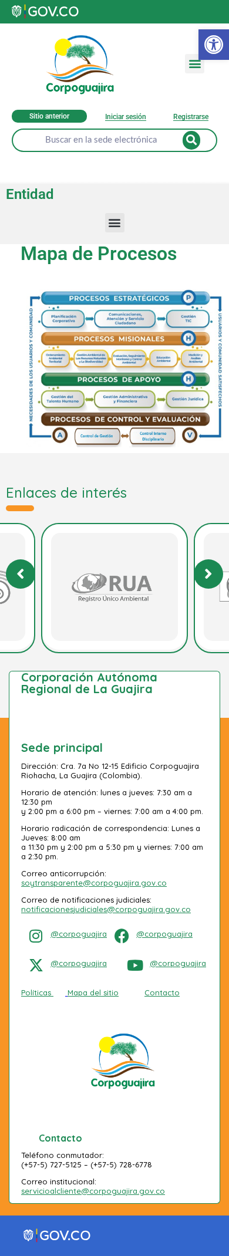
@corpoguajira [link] (78, 933)
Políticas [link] (36, 992)
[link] (213, 44)
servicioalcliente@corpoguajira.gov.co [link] (93, 1191)
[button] (194, 63)
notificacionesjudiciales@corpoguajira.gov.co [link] (106, 909)
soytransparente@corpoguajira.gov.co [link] (94, 882)
